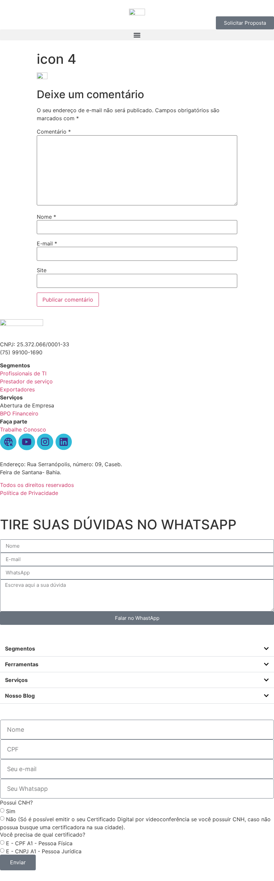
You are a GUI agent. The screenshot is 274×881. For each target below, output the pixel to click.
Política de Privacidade (29, 493)
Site (41, 270)
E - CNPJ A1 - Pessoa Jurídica (44, 851)
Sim (10, 811)
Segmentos (20, 648)
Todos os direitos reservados (37, 485)
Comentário (54, 131)
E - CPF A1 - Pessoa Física (39, 843)
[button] (137, 34)
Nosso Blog (20, 695)
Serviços (16, 680)
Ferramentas (21, 664)
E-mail (47, 243)
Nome (46, 216)
